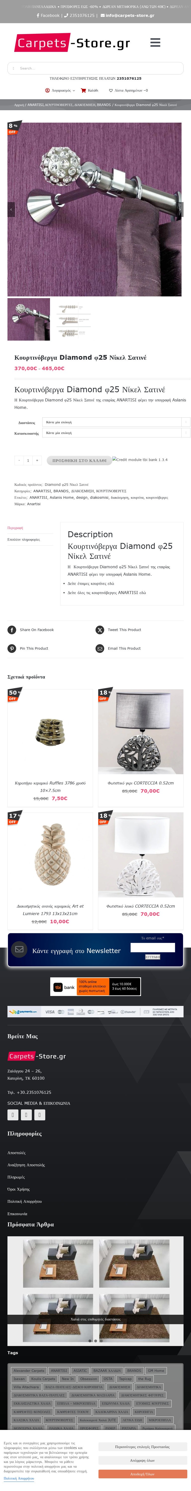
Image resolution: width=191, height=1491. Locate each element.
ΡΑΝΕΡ (110, 1428)
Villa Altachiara (26, 1387)
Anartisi (34, 503)
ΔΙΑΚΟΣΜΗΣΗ (82, 491)
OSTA (108, 1379)
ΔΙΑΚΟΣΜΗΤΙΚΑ (149, 1387)
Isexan (19, 1379)
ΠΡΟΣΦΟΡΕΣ (89, 1428)
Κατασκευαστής (26, 433)
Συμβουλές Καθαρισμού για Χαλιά (96, 1319)
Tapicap (125, 1379)
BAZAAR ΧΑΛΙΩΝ (107, 1371)
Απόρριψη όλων (142, 1460)
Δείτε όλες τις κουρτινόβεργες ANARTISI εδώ (107, 592)
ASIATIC (80, 1371)
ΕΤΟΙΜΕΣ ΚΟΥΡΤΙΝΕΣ (152, 1403)
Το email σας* (152, 938)
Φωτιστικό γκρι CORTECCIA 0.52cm (141, 783)
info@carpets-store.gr (130, 15)
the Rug (144, 1379)
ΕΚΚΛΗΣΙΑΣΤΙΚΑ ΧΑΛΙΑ (32, 1403)
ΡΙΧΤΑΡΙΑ (129, 1428)
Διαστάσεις (26, 422)
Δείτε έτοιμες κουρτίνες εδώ (91, 583)
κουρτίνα (137, 497)
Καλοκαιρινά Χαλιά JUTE (98, 1420)
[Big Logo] (72, 25)
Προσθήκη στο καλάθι (79, 460)
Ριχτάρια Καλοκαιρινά (158, 1428)
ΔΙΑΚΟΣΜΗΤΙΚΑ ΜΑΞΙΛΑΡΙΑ (92, 1395)
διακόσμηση (119, 497)
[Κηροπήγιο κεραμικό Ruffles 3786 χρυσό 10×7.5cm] (50, 692)
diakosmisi (99, 497)
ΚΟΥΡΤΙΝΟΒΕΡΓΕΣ (111, 491)
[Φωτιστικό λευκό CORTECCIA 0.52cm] (140, 815)
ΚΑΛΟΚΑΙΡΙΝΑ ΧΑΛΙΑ (112, 1412)
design (82, 497)
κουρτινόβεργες (157, 497)
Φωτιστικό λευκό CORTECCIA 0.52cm (140, 906)
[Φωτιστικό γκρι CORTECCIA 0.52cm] (140, 692)
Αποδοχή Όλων (142, 1474)
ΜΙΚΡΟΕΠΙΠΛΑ (160, 1420)
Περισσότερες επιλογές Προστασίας (142, 1446)
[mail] (26, 1114)
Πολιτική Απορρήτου (19, 1478)
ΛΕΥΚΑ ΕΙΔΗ (132, 1420)
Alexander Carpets (29, 1371)
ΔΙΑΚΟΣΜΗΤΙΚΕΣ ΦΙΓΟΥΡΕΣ (142, 1395)
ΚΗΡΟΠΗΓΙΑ (144, 1412)
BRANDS (61, 491)
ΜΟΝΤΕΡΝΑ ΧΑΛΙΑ (28, 1428)
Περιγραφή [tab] (15, 527)
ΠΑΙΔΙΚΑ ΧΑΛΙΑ (61, 1428)
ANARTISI (42, 491)
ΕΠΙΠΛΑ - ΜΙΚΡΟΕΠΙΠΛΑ (76, 1403)
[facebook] (12, 1114)
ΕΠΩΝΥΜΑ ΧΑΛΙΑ (116, 1403)
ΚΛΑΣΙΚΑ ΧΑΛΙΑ (26, 1420)
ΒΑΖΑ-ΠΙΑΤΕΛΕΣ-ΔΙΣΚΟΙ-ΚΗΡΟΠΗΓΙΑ (74, 1387)
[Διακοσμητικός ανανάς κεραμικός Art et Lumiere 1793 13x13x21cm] (50, 815)
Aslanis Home (62, 497)
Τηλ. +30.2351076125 (29, 1092)
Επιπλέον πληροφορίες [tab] (23, 539)
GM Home (156, 1371)
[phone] (39, 1114)
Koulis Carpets (43, 1379)
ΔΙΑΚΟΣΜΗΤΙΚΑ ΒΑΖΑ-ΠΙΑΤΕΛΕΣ (39, 1395)
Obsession (88, 1379)
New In (68, 1379)
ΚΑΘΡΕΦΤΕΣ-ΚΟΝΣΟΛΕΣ (32, 1412)
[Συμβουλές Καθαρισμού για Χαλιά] (95, 1291)
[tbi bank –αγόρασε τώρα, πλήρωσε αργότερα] (95, 986)
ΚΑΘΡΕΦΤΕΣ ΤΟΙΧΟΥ (73, 1412)
